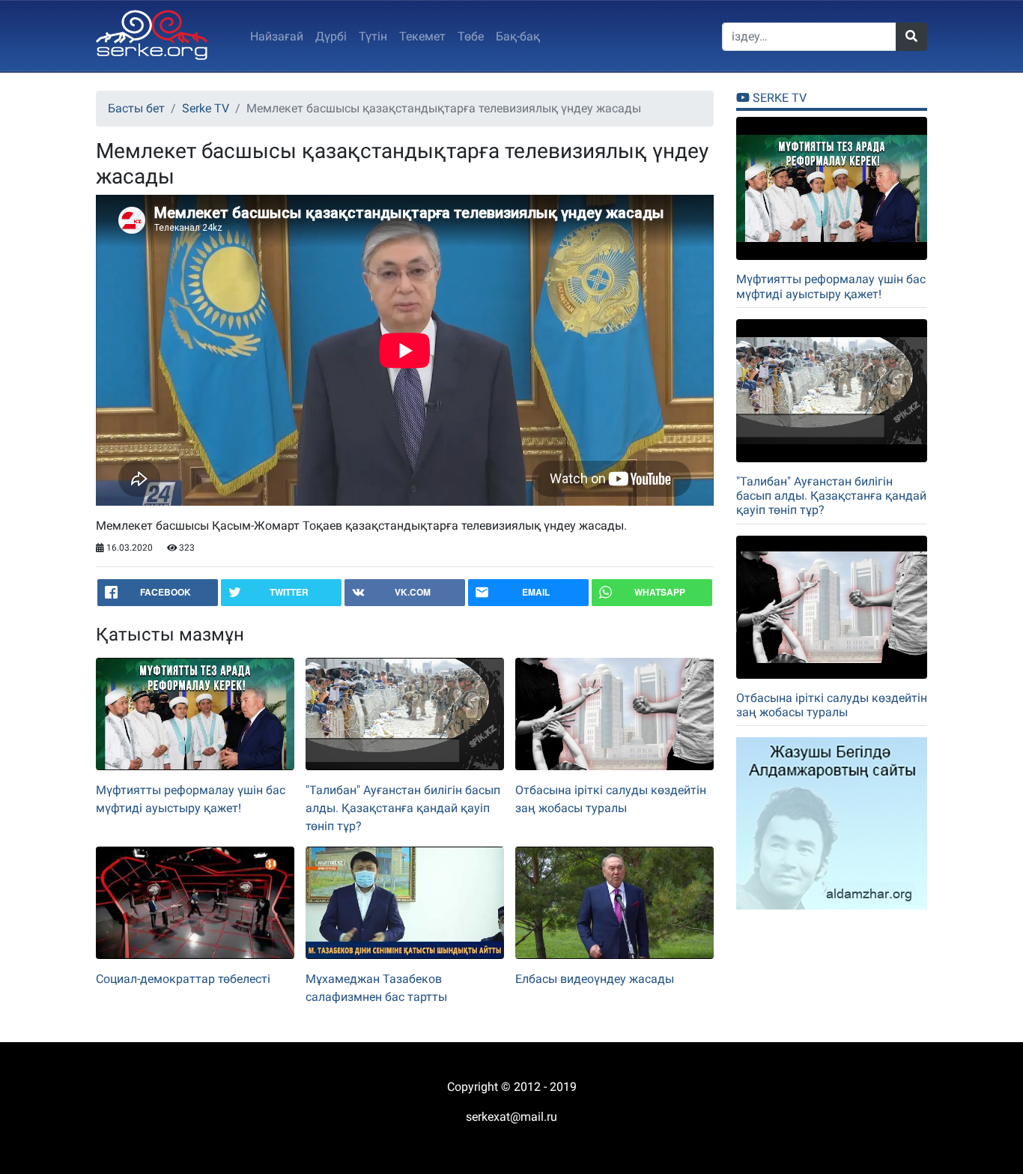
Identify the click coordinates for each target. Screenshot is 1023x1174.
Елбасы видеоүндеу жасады (594, 979)
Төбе (471, 36)
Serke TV (205, 108)
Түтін (373, 36)
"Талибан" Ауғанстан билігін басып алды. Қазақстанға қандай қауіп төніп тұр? (403, 808)
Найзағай (276, 36)
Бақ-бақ (518, 36)
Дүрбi (331, 36)
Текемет (422, 36)
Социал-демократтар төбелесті (183, 979)
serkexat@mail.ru (511, 1117)
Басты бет (136, 108)
